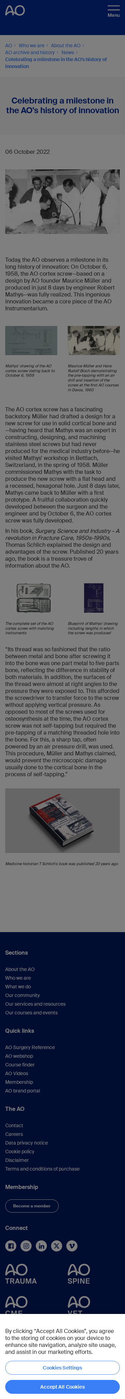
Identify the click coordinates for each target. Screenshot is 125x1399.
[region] (62, 1356)
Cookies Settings (62, 1368)
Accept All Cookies (62, 1387)
